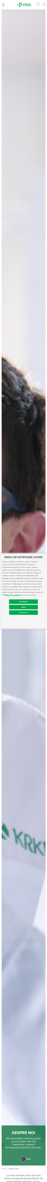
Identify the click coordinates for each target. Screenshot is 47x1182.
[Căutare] (38, 5)
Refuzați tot (23, 612)
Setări (23, 607)
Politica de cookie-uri (12, 595)
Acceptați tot (23, 602)
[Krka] (24, 5)
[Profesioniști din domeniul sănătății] (44, 4)
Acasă (4, 1169)
